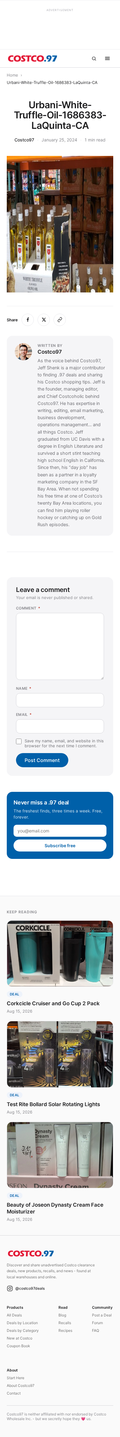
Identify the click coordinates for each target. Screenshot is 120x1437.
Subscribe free (60, 845)
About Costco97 (20, 1385)
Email (24, 714)
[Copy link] (60, 320)
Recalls (64, 1322)
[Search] (94, 58)
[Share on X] (44, 320)
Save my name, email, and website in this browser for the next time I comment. (64, 743)
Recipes (65, 1330)
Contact (14, 1393)
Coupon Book (18, 1346)
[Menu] (107, 58)
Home (12, 75)
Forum (97, 1322)
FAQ (95, 1330)
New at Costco (19, 1338)
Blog (62, 1315)
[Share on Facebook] (28, 320)
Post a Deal (102, 1315)
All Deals (14, 1315)
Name (23, 688)
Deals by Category (23, 1330)
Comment (28, 608)
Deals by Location (22, 1322)
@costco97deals (30, 1288)
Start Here (15, 1377)
